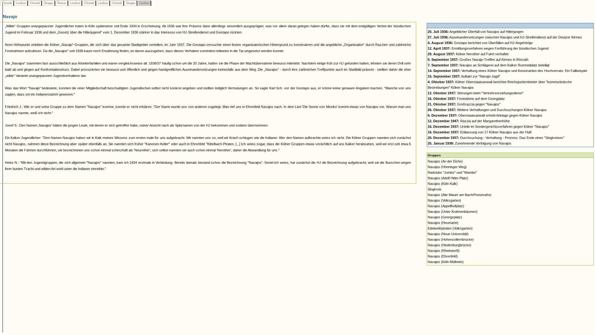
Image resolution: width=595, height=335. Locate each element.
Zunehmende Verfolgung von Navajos (469, 143)
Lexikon (21, 3)
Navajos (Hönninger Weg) (447, 167)
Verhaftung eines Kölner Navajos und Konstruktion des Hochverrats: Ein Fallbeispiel (507, 71)
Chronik (7, 3)
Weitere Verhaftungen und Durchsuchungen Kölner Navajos (487, 110)
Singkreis (435, 189)
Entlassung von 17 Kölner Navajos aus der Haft (479, 132)
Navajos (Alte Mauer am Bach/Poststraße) (459, 195)
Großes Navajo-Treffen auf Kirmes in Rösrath (478, 59)
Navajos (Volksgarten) (444, 200)
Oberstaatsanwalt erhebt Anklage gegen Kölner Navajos (485, 115)
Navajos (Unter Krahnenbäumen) (453, 211)
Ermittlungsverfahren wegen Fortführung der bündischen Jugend (488, 48)
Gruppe (48, 3)
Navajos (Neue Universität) (448, 234)
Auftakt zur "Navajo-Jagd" (464, 76)
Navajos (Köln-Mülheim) (446, 262)
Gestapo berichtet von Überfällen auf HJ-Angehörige (480, 43)
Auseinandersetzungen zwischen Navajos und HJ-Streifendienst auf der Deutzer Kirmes (505, 37)
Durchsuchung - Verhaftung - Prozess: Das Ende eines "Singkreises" (496, 138)
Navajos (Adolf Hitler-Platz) (448, 178)
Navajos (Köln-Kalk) (443, 183)
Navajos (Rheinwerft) (444, 250)
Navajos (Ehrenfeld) (443, 256)
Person (61, 3)
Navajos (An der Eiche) (445, 161)
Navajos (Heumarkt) (443, 223)
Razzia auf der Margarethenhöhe (469, 121)
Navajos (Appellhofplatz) (446, 206)
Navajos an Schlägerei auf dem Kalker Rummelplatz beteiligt (488, 65)
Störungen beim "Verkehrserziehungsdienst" (475, 93)
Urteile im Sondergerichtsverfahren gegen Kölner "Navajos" (488, 126)
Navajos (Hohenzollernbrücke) (451, 239)
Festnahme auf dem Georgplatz (466, 98)
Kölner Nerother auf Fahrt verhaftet (468, 54)
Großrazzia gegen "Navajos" (464, 104)
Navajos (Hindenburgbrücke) (449, 245)
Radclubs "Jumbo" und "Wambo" (452, 172)
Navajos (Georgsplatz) (445, 217)
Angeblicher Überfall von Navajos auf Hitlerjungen (475, 32)
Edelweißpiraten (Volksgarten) (450, 228)
